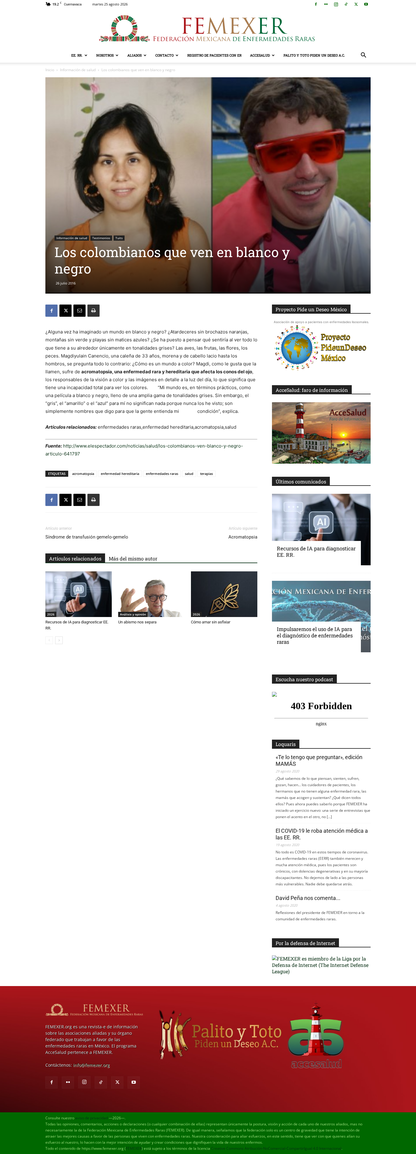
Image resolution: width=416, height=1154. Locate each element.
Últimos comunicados (301, 481)
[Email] (79, 311)
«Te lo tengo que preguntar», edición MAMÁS (319, 760)
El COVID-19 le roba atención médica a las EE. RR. (322, 834)
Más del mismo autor (133, 558)
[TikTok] (346, 4)
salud (189, 473)
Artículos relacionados (75, 558)
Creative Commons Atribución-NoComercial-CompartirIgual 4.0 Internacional (276, 1148)
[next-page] (59, 640)
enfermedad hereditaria (120, 473)
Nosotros (105, 55)
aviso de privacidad (91, 1118)
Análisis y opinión (133, 614)
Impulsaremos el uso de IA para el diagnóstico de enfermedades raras (315, 635)
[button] (363, 56)
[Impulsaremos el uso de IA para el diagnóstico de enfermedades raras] (321, 616)
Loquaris (286, 744)
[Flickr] (325, 4)
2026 (51, 614)
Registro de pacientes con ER (214, 55)
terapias (206, 473)
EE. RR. (77, 55)
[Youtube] (366, 4)
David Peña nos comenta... (308, 898)
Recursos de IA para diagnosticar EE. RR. (316, 551)
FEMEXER (134, 1148)
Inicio (49, 69)
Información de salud (78, 69)
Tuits (119, 238)
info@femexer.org (91, 1065)
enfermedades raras (162, 473)
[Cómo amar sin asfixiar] (224, 594)
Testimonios (101, 238)
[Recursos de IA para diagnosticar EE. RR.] (78, 594)
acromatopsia (83, 473)
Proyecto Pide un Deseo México (311, 309)
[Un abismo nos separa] (151, 594)
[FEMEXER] (208, 28)
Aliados (134, 55)
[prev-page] (49, 640)
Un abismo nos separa (137, 622)
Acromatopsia (242, 537)
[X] (356, 4)
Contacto (164, 55)
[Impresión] (93, 311)
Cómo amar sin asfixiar (210, 622)
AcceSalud (260, 55)
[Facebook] (315, 4)
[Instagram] (335, 4)
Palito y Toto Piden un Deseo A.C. (314, 55)
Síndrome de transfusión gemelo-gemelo (86, 537)
